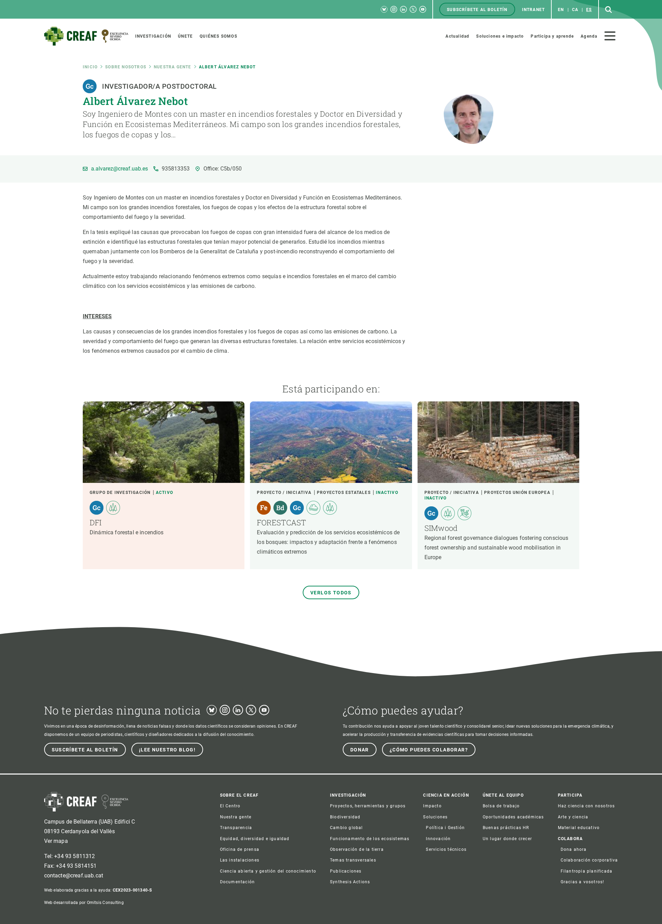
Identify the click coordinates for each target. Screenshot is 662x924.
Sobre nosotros (125, 67)
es (589, 9)
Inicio (90, 67)
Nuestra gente (172, 67)
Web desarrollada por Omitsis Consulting (84, 902)
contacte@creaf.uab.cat (73, 875)
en (561, 9)
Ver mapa (56, 841)
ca (575, 9)
